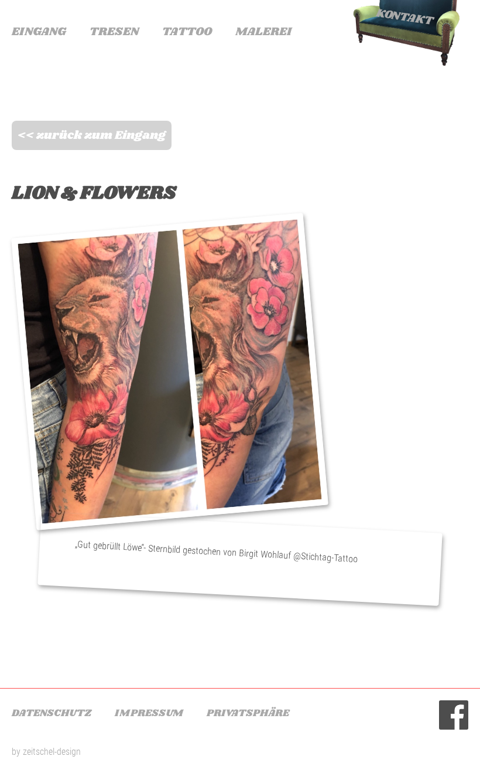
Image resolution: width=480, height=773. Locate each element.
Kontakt (404, 17)
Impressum (149, 713)
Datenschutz (51, 713)
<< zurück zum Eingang (92, 135)
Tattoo (187, 31)
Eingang (39, 31)
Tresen (114, 31)
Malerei (263, 31)
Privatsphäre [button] (248, 713)
